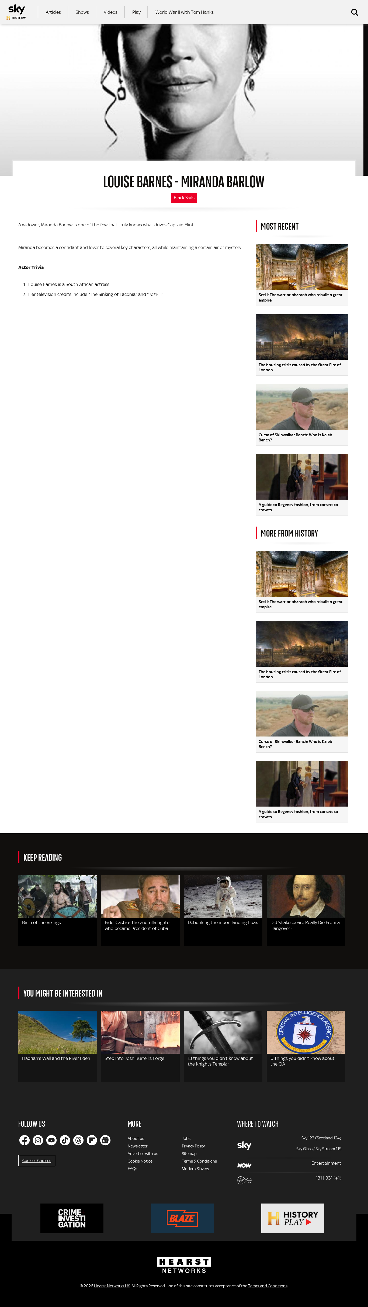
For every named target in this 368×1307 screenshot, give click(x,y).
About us (136, 1138)
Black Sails (184, 197)
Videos (110, 12)
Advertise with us (143, 1153)
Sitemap (189, 1153)
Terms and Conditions (267, 1286)
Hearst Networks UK (112, 1286)
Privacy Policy (193, 1146)
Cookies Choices (36, 1160)
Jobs (186, 1138)
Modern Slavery (195, 1168)
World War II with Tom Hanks (184, 12)
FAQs (132, 1168)
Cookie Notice (140, 1161)
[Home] (16, 12)
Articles (53, 12)
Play (136, 12)
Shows (82, 12)
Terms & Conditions (199, 1161)
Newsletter (137, 1146)
